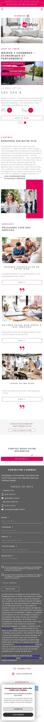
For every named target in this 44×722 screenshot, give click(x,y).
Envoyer (10, 589)
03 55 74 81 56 (10, 506)
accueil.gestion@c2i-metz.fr (15, 509)
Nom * (5, 517)
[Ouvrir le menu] (42, 9)
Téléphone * (9, 546)
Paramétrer (18, 709)
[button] (19, 123)
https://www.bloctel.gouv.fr (24, 644)
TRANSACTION (8, 490)
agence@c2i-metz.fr (12, 498)
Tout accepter (18, 715)
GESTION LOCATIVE (10, 502)
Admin (38, 717)
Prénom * (7, 527)
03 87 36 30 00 (10, 494)
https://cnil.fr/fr (7, 628)
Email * (6, 536)
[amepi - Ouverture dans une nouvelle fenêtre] (36, 688)
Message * (8, 556)
